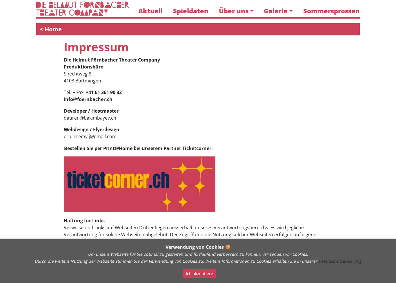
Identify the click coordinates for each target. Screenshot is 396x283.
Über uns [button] (233, 10)
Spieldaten (190, 10)
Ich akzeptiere (199, 273)
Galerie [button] (276, 10)
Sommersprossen (331, 10)
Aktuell (150, 10)
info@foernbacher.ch (88, 99)
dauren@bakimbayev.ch (90, 118)
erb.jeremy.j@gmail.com (90, 136)
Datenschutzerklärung (340, 261)
